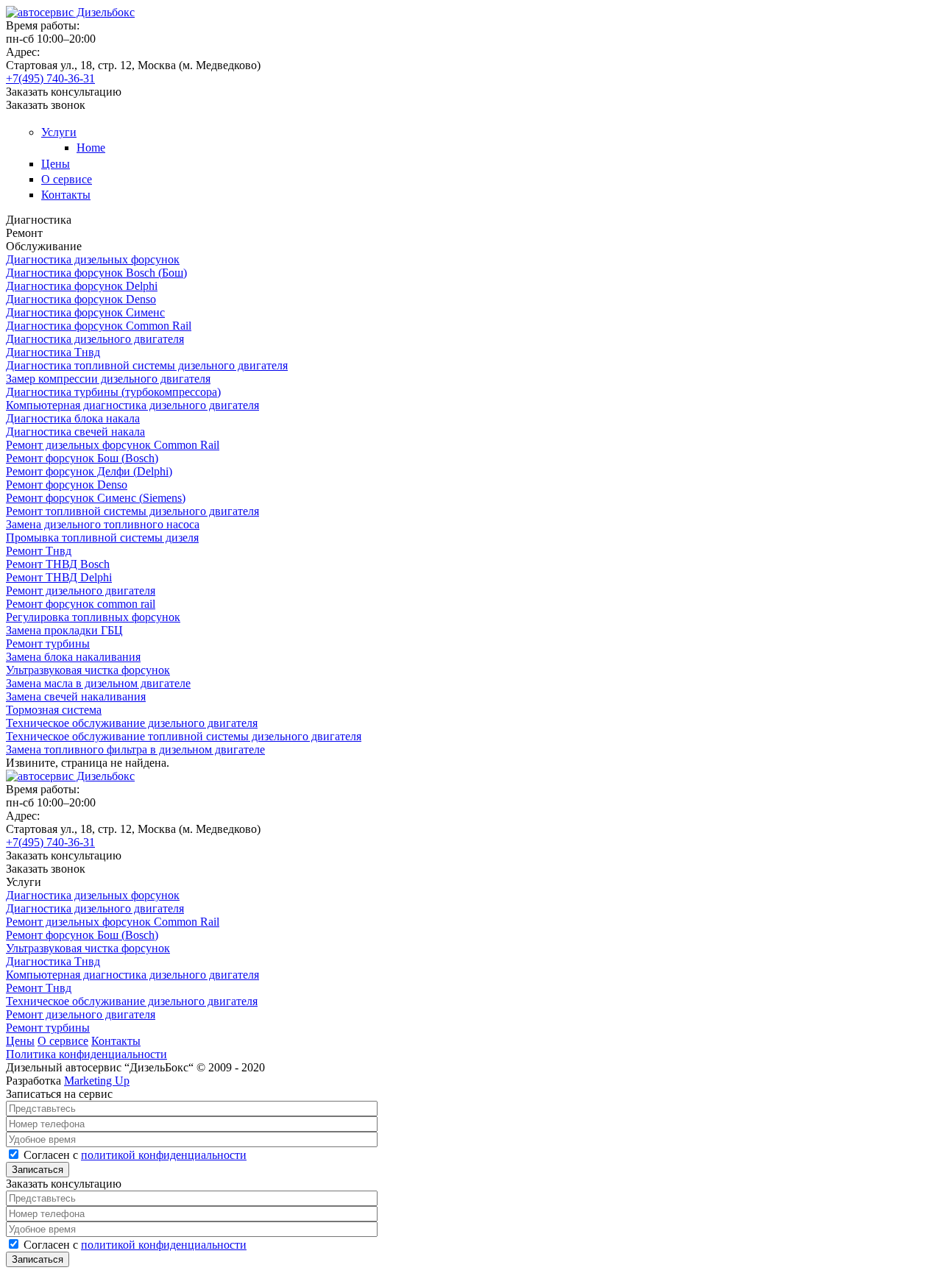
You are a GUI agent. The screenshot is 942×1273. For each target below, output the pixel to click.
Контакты (66, 194)
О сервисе (66, 179)
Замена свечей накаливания (76, 696)
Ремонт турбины (48, 643)
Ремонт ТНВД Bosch (58, 564)
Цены (55, 163)
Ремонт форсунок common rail (80, 604)
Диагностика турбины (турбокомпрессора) (113, 392)
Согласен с (135, 1155)
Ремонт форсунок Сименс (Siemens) (95, 498)
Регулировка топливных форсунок (93, 617)
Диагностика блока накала (73, 418)
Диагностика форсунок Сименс (85, 312)
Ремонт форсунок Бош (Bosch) (82, 458)
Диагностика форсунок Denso (81, 299)
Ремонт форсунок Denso (66, 484)
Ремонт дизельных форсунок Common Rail (112, 445)
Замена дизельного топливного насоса (102, 524)
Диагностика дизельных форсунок (93, 259)
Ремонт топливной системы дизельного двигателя (132, 511)
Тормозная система (54, 709)
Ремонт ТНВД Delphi (59, 577)
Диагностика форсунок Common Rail (98, 325)
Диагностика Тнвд (53, 352)
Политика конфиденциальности (86, 1054)
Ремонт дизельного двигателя (80, 590)
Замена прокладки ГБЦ (64, 630)
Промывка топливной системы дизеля (102, 537)
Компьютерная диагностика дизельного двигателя (132, 405)
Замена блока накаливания (73, 656)
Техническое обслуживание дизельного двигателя (132, 723)
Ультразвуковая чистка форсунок (88, 670)
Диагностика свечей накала (75, 431)
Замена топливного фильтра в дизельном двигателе (135, 749)
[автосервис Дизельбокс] (70, 12)
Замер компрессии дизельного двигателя (108, 378)
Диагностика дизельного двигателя (95, 339)
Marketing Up (97, 1080)
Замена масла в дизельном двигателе (98, 683)
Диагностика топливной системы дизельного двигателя (147, 365)
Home (91, 147)
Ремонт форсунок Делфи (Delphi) (89, 471)
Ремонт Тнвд (38, 551)
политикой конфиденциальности (164, 1155)
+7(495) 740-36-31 (50, 78)
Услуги (59, 132)
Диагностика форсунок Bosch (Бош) (96, 272)
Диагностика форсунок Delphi (81, 286)
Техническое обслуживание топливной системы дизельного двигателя (183, 736)
